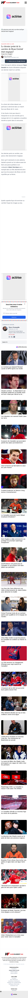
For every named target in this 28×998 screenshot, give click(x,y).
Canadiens (14, 968)
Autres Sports (14, 973)
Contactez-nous (14, 985)
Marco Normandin (8, 56)
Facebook (14, 990)
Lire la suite (11, 334)
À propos (14, 978)
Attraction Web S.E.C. (11, 964)
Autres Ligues (14, 971)
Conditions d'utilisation (14, 981)
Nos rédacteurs (14, 979)
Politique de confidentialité (14, 982)
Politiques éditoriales (14, 984)
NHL (7, 342)
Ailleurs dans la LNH (14, 970)
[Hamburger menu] (26, 3)
